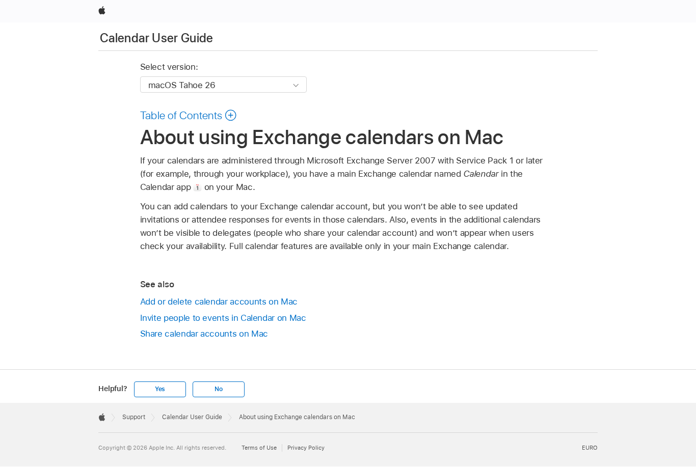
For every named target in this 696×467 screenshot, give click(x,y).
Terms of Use (259, 447)
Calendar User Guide (156, 38)
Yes (160, 389)
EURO (590, 447)
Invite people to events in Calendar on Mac (223, 318)
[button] (188, 115)
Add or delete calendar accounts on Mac (219, 301)
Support (133, 417)
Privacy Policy (306, 447)
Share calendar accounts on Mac (204, 333)
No (219, 389)
